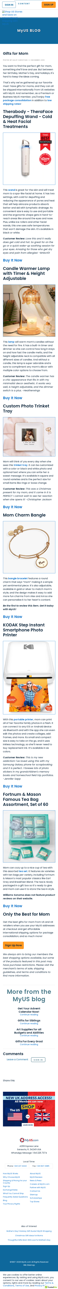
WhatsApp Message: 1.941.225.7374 (29, 1152)
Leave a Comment (17, 1059)
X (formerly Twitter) (29, 1218)
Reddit (17, 1086)
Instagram (29, 1215)
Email (23, 1086)
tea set (23, 871)
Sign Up (6, 1186)
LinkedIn (40, 1086)
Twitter (11, 1086)
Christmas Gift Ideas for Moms (29, 1235)
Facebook (5, 1086)
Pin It (28, 1086)
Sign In (38, 1060)
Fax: (41, 1166)
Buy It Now (12, 260)
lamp (11, 342)
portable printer (23, 719)
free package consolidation (26, 98)
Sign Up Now (13, 945)
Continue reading (29, 1014)
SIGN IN (9, 5)
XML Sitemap (29, 1265)
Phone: (17, 1166)
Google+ (34, 1086)
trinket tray (21, 465)
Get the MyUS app (29, 1221)
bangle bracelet (18, 578)
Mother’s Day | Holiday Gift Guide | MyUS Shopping (29, 1231)
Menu (53, 10)
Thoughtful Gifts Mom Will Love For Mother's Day (29, 1240)
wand (11, 190)
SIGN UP (48, 4)
